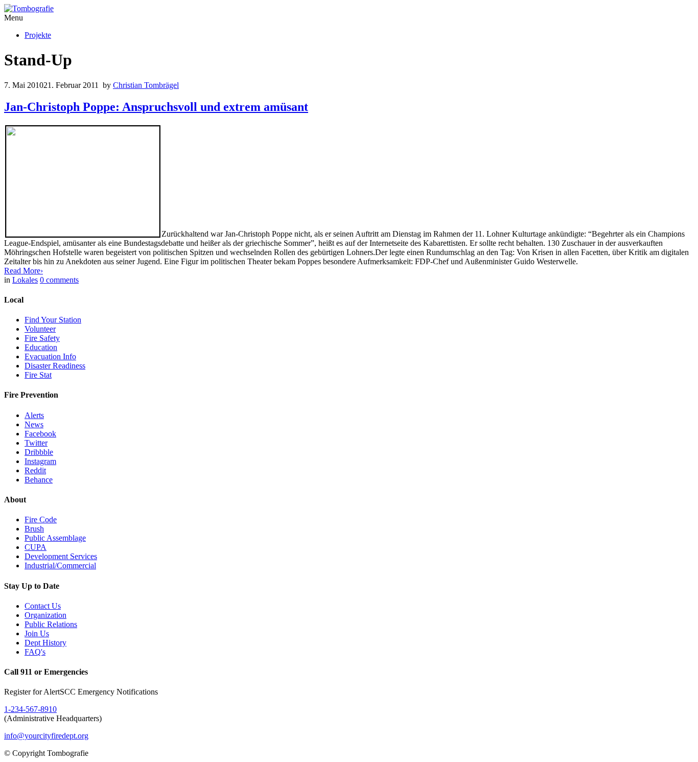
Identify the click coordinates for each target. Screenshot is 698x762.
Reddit (35, 470)
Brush (34, 528)
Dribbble (39, 452)
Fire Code (41, 519)
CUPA (35, 547)
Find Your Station (53, 319)
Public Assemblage (55, 538)
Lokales (25, 279)
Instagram (40, 461)
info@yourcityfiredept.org (46, 735)
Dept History (45, 642)
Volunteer (40, 329)
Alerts (34, 415)
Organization (45, 615)
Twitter (36, 442)
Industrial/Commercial (60, 565)
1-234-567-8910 (30, 709)
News (34, 424)
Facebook (40, 433)
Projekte (38, 35)
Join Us (37, 633)
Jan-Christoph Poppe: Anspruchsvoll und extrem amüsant (156, 106)
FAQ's (35, 652)
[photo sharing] (82, 233)
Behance (39, 479)
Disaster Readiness (55, 365)
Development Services (61, 556)
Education (41, 347)
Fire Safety (42, 338)
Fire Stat (38, 375)
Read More (23, 270)
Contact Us (43, 606)
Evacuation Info (50, 356)
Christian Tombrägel (146, 85)
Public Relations (51, 624)
